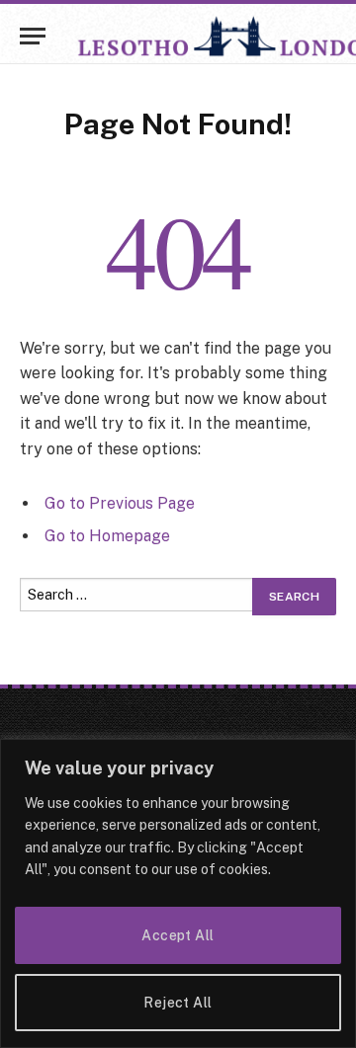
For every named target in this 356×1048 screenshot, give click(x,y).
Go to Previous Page (119, 503)
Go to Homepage (107, 535)
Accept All (177, 935)
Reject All (177, 1002)
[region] (178, 893)
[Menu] (32, 36)
